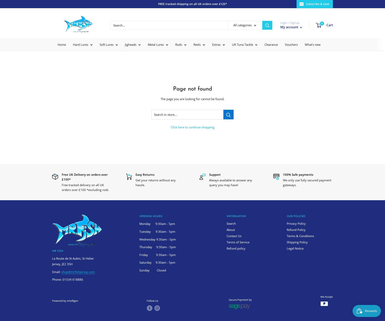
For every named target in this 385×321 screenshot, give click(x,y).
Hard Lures (80, 45)
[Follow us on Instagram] (157, 308)
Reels (197, 45)
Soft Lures (106, 45)
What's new (313, 45)
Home (62, 45)
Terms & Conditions (300, 236)
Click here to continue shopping (192, 127)
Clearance (271, 45)
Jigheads (130, 45)
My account (289, 27)
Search (231, 223)
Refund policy (236, 248)
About (231, 230)
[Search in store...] (228, 114)
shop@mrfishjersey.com (78, 272)
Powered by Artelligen (65, 301)
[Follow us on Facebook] (149, 308)
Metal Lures (156, 45)
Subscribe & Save (317, 4)
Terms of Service (238, 242)
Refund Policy (296, 230)
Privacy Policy (296, 223)
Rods (178, 45)
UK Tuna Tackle (242, 45)
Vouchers (291, 45)
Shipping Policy (297, 242)
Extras (216, 45)
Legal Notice (295, 248)
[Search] (267, 25)
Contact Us (234, 236)
